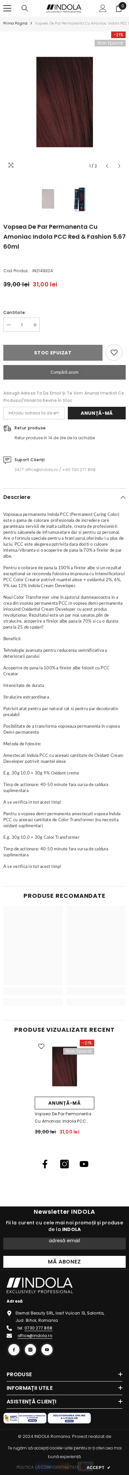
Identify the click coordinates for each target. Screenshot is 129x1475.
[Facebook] (45, 1164)
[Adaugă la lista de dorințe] (114, 352)
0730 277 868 (38, 1328)
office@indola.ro (35, 1335)
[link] (33, 991)
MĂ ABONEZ (64, 1261)
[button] (107, 166)
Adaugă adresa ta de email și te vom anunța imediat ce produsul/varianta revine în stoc (63, 396)
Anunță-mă (97, 413)
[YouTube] (84, 1164)
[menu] (7, 8)
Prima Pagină (15, 23)
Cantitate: (14, 312)
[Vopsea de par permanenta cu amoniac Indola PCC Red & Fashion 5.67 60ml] (64, 1066)
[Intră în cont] (103, 8)
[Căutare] (25, 8)
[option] (64, 102)
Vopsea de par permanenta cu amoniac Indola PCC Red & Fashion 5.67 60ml (63, 1118)
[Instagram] (64, 1164)
